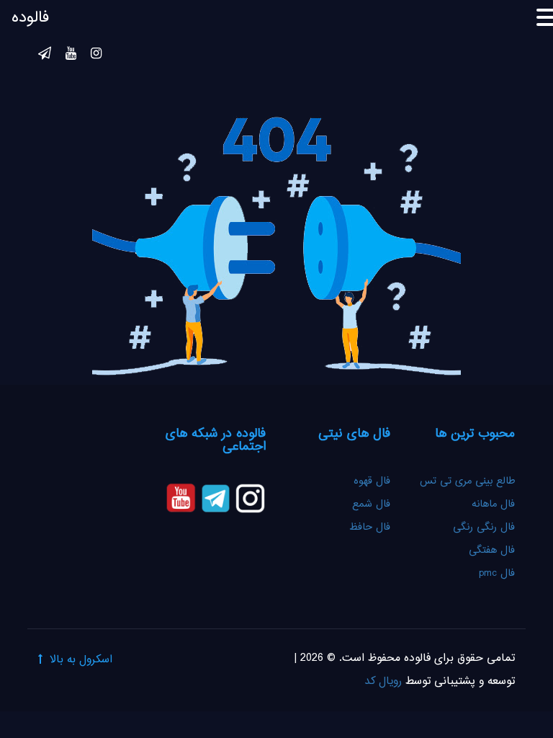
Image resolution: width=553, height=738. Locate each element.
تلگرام (44, 55)
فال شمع (371, 504)
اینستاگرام (96, 55)
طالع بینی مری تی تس (467, 481)
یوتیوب (71, 55)
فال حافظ (368, 527)
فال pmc (497, 573)
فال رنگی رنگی (484, 527)
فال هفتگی (492, 550)
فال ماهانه (493, 504)
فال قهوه (372, 481)
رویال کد (383, 681)
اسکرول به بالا (81, 660)
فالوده (30, 18)
